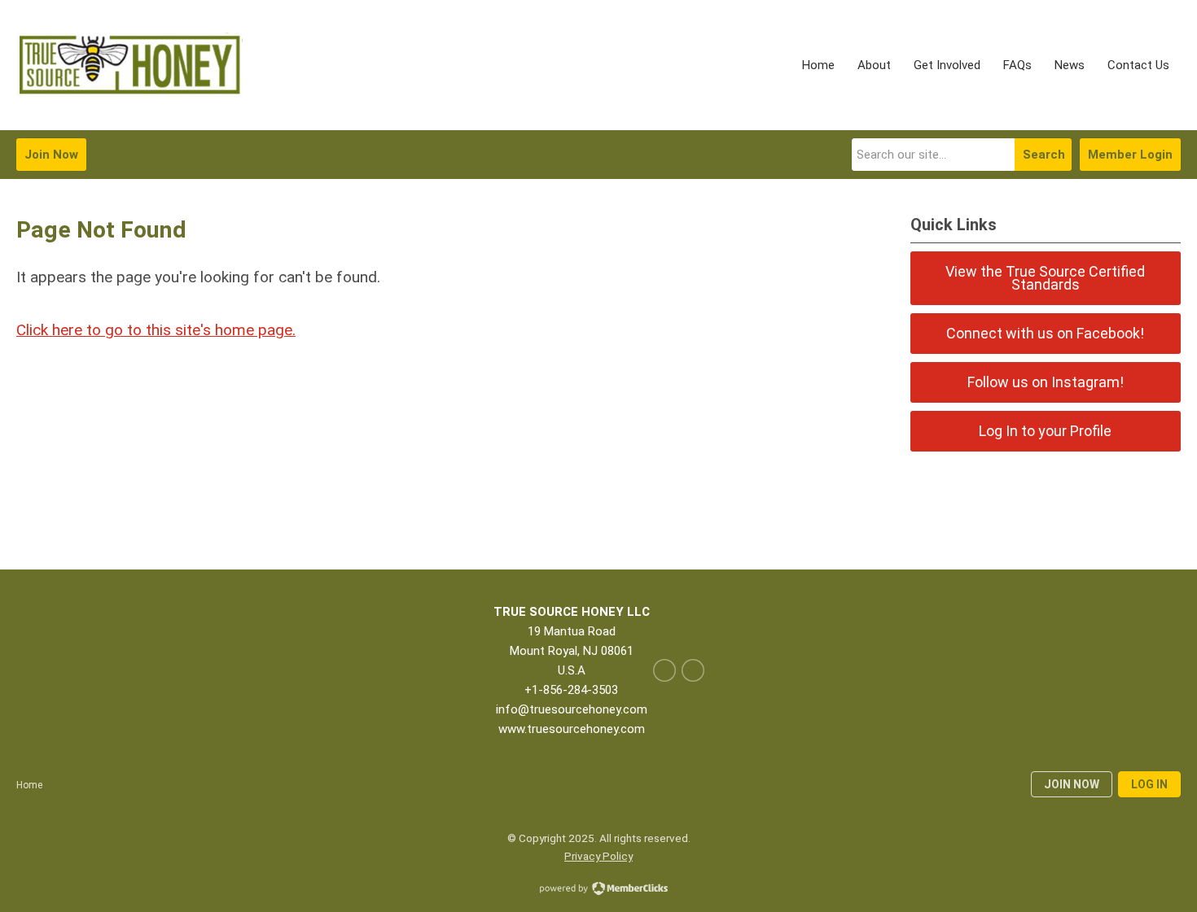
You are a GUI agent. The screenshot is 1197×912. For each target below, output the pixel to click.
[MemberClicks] (129, 65)
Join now (1071, 784)
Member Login (1130, 154)
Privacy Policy (598, 855)
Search (1044, 154)
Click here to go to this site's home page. (156, 330)
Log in (1149, 784)
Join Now (51, 154)
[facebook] (664, 670)
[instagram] (693, 670)
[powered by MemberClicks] (598, 890)
